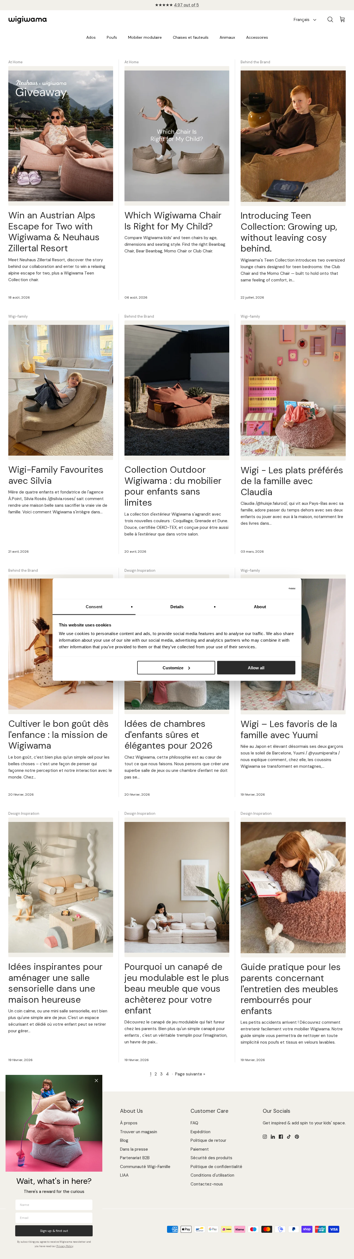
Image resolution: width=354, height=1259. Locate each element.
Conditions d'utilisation (212, 1175)
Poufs (112, 37)
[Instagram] (265, 1137)
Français (301, 19)
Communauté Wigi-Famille (145, 1166)
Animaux (227, 37)
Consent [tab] (94, 606)
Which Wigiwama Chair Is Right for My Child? (173, 220)
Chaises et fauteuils (191, 37)
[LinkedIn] (273, 1137)
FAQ (194, 1123)
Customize (173, 667)
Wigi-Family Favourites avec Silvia (55, 475)
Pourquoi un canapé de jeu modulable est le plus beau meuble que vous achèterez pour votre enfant (176, 988)
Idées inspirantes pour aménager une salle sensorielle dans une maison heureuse (55, 983)
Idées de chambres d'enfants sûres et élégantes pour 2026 (168, 734)
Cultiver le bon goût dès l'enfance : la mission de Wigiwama (58, 734)
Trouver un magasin (138, 1132)
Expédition (200, 1132)
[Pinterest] (297, 1137)
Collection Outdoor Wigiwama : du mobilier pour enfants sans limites (173, 486)
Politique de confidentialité (216, 1166)
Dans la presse (134, 1149)
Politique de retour (208, 1140)
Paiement (200, 1149)
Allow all (256, 667)
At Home (15, 62)
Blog (124, 1140)
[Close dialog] (96, 1080)
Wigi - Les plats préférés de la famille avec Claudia (292, 481)
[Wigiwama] (27, 20)
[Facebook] (281, 1137)
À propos (128, 1123)
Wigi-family (18, 316)
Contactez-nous (207, 1184)
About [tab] (260, 606)
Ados (91, 37)
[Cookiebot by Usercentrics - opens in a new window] (271, 588)
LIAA (124, 1175)
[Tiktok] (289, 1137)
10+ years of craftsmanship (177, 5)
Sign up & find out (54, 1231)
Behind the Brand (255, 62)
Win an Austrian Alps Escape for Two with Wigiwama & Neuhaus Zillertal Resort (54, 231)
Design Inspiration (139, 570)
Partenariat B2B (135, 1158)
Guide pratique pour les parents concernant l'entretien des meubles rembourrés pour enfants (291, 989)
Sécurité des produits (211, 1158)
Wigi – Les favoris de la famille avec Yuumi (289, 729)
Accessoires (257, 37)
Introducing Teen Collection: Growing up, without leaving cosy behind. (289, 232)
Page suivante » (190, 1074)
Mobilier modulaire (145, 37)
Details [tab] (177, 606)
